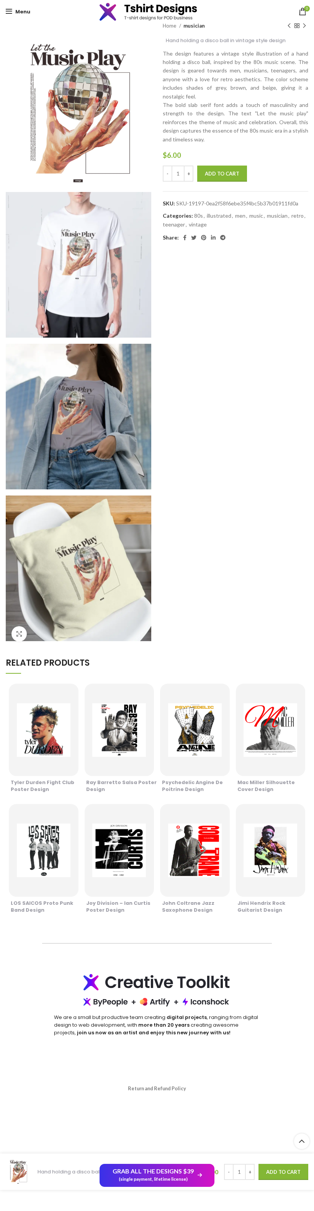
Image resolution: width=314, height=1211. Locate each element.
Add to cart (222, 174)
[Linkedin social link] (213, 238)
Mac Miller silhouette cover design (266, 786)
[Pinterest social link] (204, 238)
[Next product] (304, 26)
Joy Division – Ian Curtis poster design (118, 906)
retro (297, 215)
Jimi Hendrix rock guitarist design (261, 906)
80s (198, 215)
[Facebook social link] (185, 238)
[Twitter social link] (194, 238)
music (256, 215)
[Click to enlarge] (19, 634)
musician (194, 26)
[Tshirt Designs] (157, 11)
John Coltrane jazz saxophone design (188, 906)
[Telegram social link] (223, 238)
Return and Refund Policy (157, 1088)
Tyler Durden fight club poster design (42, 786)
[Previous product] (289, 26)
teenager (174, 224)
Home (170, 26)
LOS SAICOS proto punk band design (42, 906)
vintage (198, 224)
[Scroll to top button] (301, 1141)
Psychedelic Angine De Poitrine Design (192, 786)
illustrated (219, 215)
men (240, 215)
